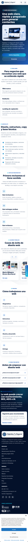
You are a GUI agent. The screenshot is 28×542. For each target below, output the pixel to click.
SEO (3, 456)
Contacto (4, 483)
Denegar (14, 533)
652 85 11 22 (5, 489)
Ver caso (5, 278)
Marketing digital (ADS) (8, 453)
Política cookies (7, 540)
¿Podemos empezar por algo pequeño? (12, 383)
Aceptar (14, 529)
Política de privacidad (15, 540)
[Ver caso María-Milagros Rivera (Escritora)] (10, 265)
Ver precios (14, 59)
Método (4, 473)
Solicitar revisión (7, 422)
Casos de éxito (5, 471)
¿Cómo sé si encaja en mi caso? (10, 372)
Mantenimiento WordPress (8, 451)
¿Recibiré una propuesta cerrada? (11, 377)
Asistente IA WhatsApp (7, 463)
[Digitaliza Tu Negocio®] (8, 2)
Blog (3, 480)
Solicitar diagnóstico (14, 55)
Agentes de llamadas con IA (9, 460)
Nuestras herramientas (7, 476)
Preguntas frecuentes (7, 478)
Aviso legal (22, 540)
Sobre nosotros (6, 469)
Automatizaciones (6, 458)
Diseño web (5, 449)
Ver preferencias (14, 537)
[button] (26, 515)
